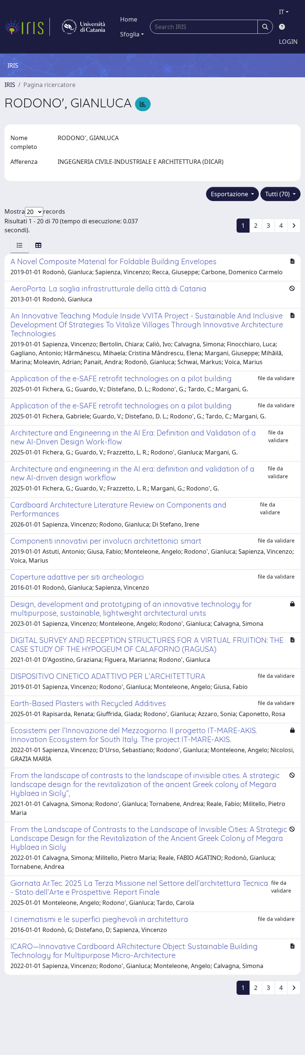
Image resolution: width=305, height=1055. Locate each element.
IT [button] (281, 12)
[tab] (19, 245)
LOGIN (288, 42)
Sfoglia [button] (129, 34)
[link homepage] (27, 27)
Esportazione (230, 194)
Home (128, 19)
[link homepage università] (83, 27)
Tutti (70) (278, 194)
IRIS (9, 85)
